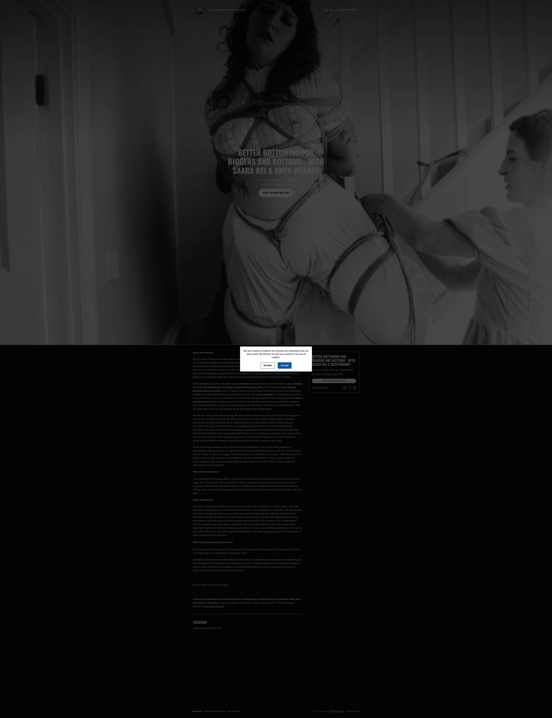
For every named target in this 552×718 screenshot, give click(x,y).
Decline (268, 365)
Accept (285, 365)
